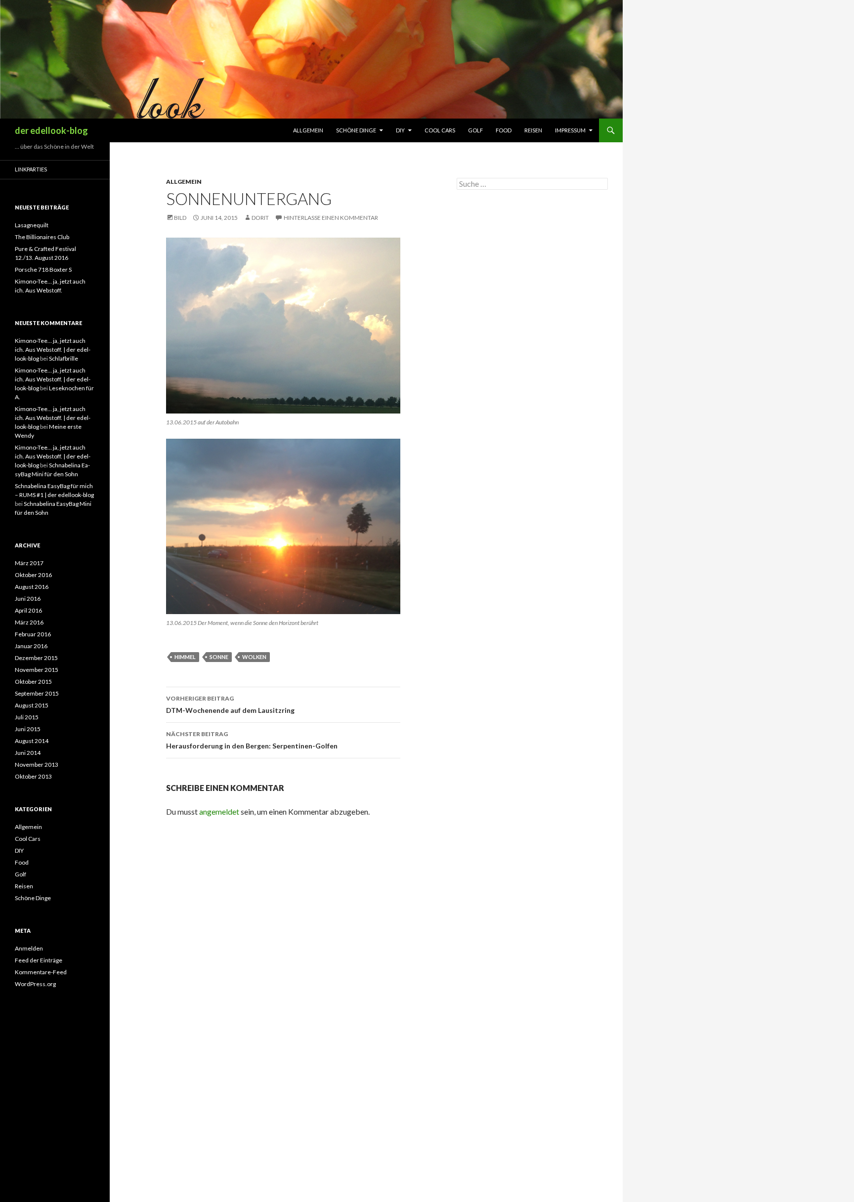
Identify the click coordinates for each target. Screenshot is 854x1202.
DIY (400, 130)
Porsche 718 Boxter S (43, 269)
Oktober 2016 (33, 575)
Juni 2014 (28, 752)
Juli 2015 (27, 717)
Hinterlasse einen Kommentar (331, 217)
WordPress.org (35, 984)
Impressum (570, 130)
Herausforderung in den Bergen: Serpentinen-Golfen (252, 740)
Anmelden (29, 948)
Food (504, 130)
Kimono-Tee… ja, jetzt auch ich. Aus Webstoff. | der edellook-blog (52, 349)
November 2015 (36, 669)
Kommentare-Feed (41, 972)
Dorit (260, 217)
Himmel (185, 657)
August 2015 (31, 705)
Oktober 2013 (33, 776)
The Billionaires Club (42, 237)
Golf (475, 130)
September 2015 (37, 693)
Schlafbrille (63, 358)
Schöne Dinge (356, 130)
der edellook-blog (51, 130)
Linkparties (31, 169)
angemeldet (219, 811)
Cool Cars (440, 130)
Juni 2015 (28, 729)
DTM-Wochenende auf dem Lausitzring (230, 704)
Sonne (219, 657)
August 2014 (31, 741)
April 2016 (28, 610)
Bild (180, 217)
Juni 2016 (28, 598)
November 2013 (36, 764)
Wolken (254, 657)
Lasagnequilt (31, 225)
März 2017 (29, 563)
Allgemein (308, 130)
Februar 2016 (33, 634)
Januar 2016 (31, 646)
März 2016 (29, 622)
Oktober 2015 (33, 681)
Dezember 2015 (36, 658)
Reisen (533, 130)
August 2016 (31, 586)
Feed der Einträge (38, 960)
